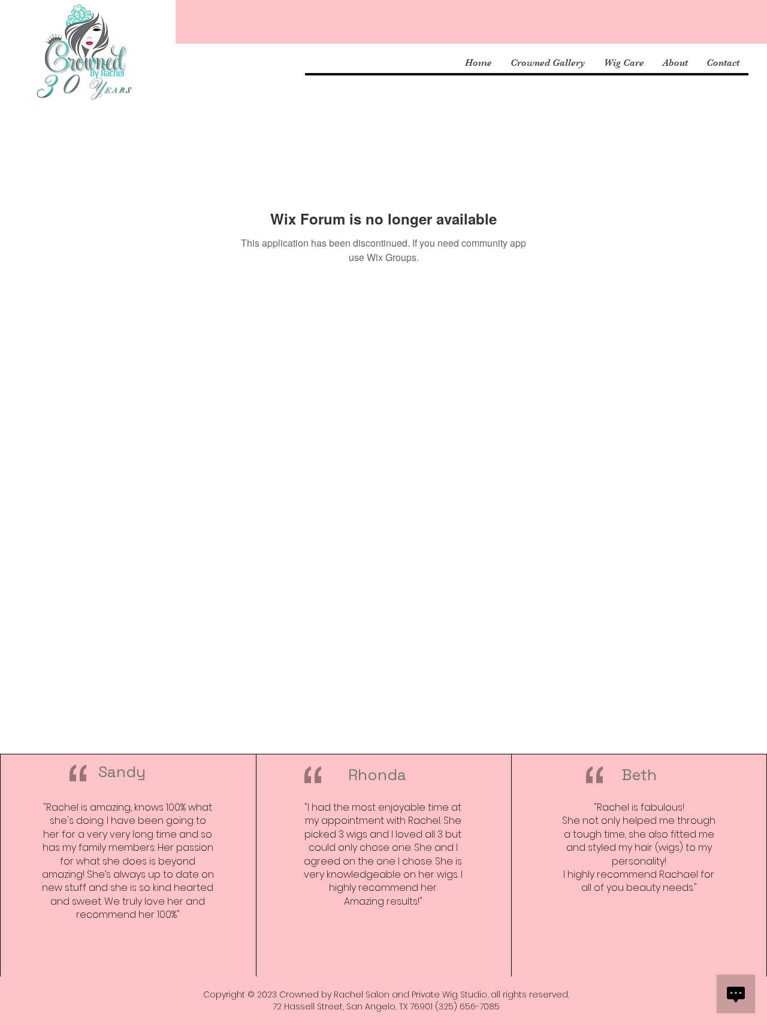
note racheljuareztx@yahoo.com (194, 1014)
